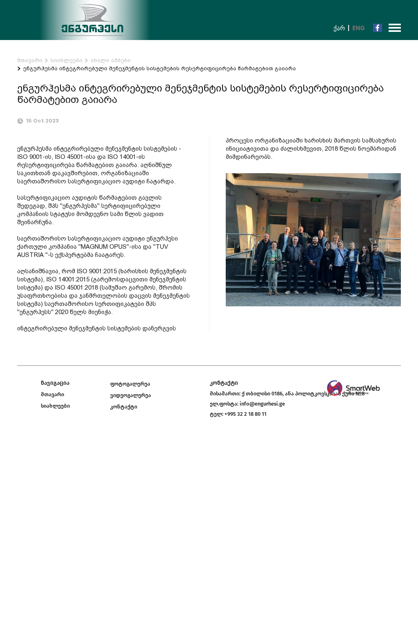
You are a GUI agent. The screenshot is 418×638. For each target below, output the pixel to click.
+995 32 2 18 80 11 (246, 414)
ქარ (339, 28)
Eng (358, 28)
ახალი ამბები (111, 60)
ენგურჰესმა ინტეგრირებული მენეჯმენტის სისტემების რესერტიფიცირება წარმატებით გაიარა (159, 68)
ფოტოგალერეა (130, 384)
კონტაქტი (123, 407)
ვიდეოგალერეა (130, 395)
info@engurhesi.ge (262, 404)
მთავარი (29, 60)
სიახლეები (66, 60)
